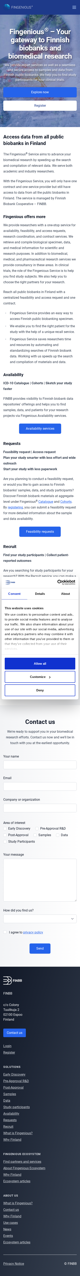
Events (8, 1236)
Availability (11, 1114)
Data (6, 1100)
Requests (10, 1120)
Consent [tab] (14, 593)
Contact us (14, 1033)
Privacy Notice (13, 1264)
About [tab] (65, 593)
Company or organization (21, 800)
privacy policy (33, 932)
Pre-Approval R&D (16, 1081)
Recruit (8, 1127)
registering (15, 507)
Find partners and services (22, 1162)
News (7, 1229)
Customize (38, 677)
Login (7, 1046)
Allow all (40, 663)
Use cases (10, 1223)
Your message (13, 855)
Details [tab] (40, 593)
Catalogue (45, 502)
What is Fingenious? (18, 1133)
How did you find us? (18, 910)
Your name (11, 756)
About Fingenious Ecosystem (24, 1168)
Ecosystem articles (16, 1181)
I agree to (26, 932)
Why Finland (12, 1140)
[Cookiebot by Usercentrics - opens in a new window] (57, 582)
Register (9, 1052)
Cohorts (66, 502)
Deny (40, 690)
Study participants (16, 1107)
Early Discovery (14, 1074)
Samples (9, 1094)
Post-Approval (13, 1087)
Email (7, 778)
